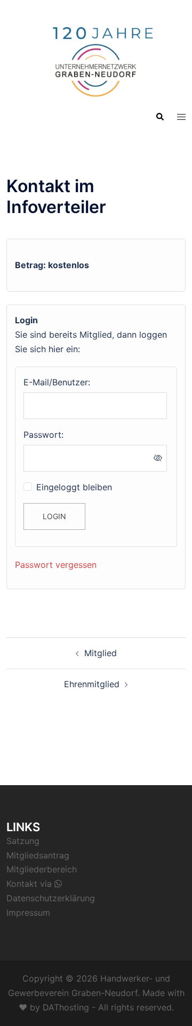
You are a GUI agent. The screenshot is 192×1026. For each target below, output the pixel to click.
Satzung (22, 840)
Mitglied (100, 653)
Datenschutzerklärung (50, 898)
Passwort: (43, 434)
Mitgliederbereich (41, 869)
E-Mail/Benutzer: (56, 382)
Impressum (28, 912)
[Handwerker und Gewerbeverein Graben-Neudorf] (96, 57)
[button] (159, 116)
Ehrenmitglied (91, 684)
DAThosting (66, 1007)
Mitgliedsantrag (37, 855)
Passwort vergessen (56, 564)
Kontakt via (30, 883)
